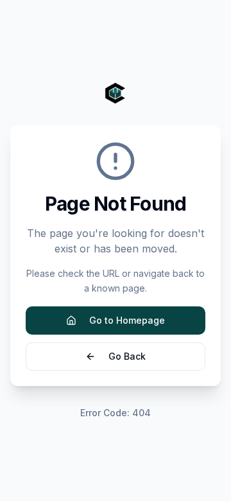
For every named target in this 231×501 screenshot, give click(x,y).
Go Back (127, 356)
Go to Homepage (127, 320)
